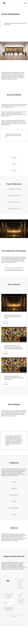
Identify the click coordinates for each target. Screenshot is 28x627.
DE (11, 624)
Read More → (6, 323)
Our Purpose (20, 595)
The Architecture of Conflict (14, 201)
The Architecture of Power (14, 208)
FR (8, 624)
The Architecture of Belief (14, 195)
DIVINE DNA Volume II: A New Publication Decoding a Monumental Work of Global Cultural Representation (13, 347)
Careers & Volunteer (21, 601)
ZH (22, 624)
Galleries (14, 514)
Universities (14, 488)
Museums (14, 481)
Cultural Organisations (14, 507)
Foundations (14, 501)
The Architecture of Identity (14, 188)
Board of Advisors (21, 598)
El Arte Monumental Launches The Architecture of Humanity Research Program (12, 317)
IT (14, 624)
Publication (14, 170)
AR (19, 624)
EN (5, 624)
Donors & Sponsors (21, 600)
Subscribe (8, 608)
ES (16, 624)
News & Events (20, 603)
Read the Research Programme (14, 269)
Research (14, 164)
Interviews (14, 157)
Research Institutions (14, 494)
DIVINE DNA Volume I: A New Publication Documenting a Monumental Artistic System (13, 378)
